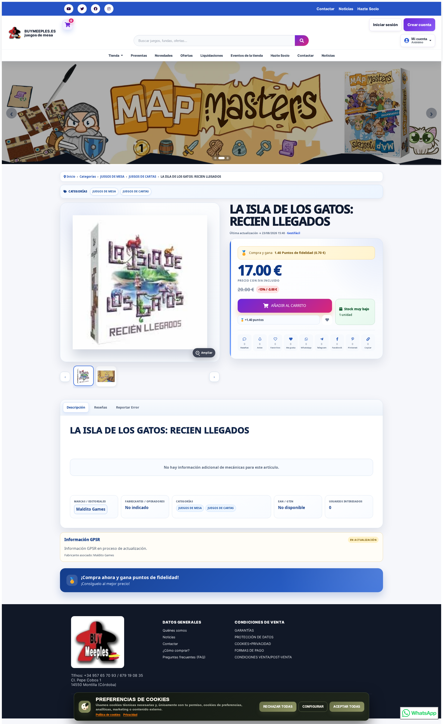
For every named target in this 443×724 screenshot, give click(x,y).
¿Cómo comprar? (176, 650)
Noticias (346, 8)
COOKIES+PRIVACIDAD (253, 644)
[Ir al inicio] (16, 33)
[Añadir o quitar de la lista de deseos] (327, 320)
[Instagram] (109, 8)
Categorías (88, 176)
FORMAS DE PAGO (249, 650)
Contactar (326, 8)
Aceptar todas (346, 706)
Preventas (139, 55)
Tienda (113, 55)
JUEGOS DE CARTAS (142, 176)
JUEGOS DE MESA (112, 176)
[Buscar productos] (302, 40)
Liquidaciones (212, 55)
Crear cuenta (419, 24)
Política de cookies (108, 714)
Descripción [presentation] (76, 407)
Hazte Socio (368, 8)
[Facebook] (95, 8)
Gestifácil (293, 233)
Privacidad (130, 714)
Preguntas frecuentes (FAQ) (184, 657)
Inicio (70, 176)
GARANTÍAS (244, 630)
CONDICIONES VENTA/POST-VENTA (263, 657)
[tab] (215, 158)
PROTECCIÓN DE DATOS (254, 637)
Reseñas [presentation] (100, 407)
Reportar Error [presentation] (127, 407)
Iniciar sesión (385, 24)
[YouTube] (68, 8)
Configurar (312, 706)
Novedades (164, 55)
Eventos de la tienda (247, 55)
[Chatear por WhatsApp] (419, 713)
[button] (11, 113)
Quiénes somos (175, 630)
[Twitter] (82, 8)
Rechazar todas (278, 706)
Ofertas (186, 55)
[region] (221, 113)
